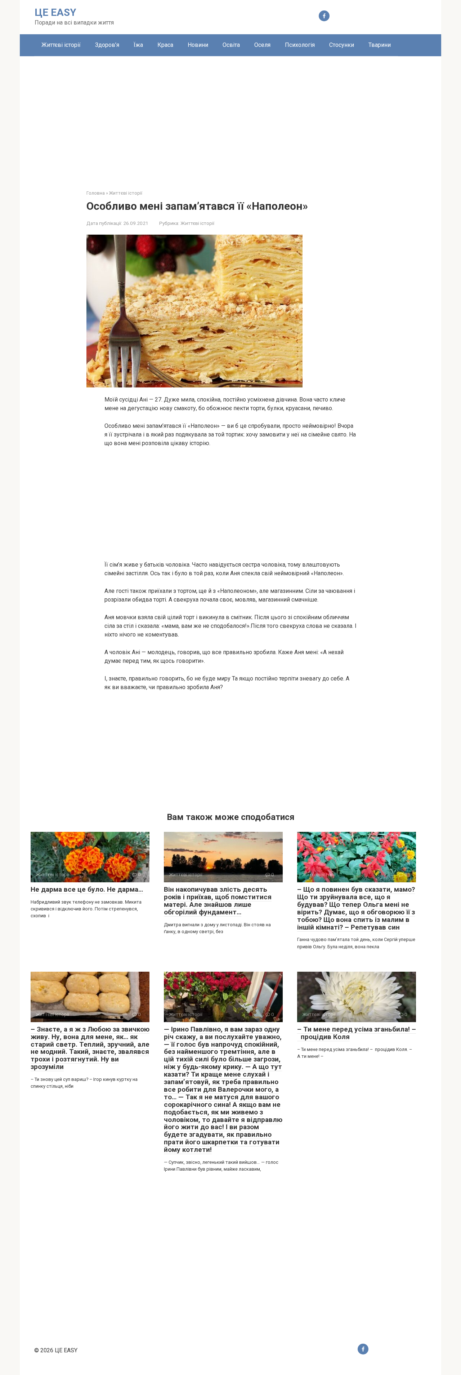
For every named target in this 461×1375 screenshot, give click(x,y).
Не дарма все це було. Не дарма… (87, 889)
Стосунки (341, 44)
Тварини (379, 44)
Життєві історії (61, 44)
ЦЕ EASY (55, 12)
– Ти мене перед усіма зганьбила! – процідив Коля (356, 1033)
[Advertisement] (230, 117)
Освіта (231, 44)
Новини (198, 44)
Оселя (262, 44)
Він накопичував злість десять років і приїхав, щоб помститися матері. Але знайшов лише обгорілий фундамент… (218, 900)
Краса (165, 44)
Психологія (300, 44)
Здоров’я (107, 44)
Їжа (138, 44)
